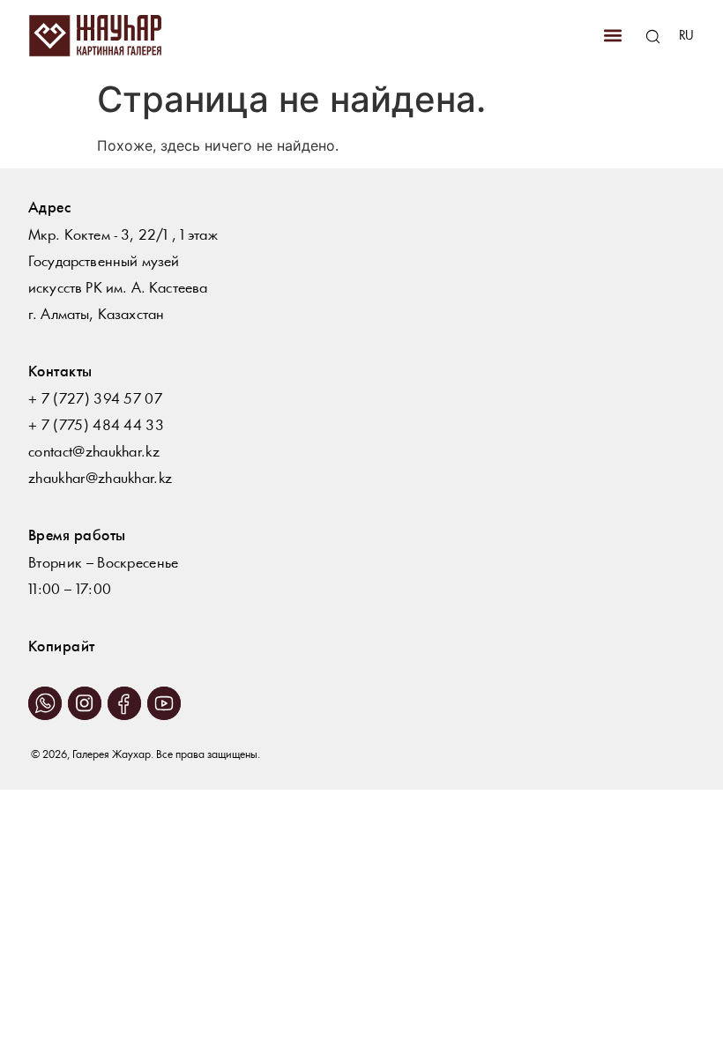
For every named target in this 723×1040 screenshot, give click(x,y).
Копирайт (61, 647)
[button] (612, 35)
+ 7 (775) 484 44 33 (96, 426)
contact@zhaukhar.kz (94, 452)
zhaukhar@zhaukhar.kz (100, 479)
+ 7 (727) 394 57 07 (95, 399)
